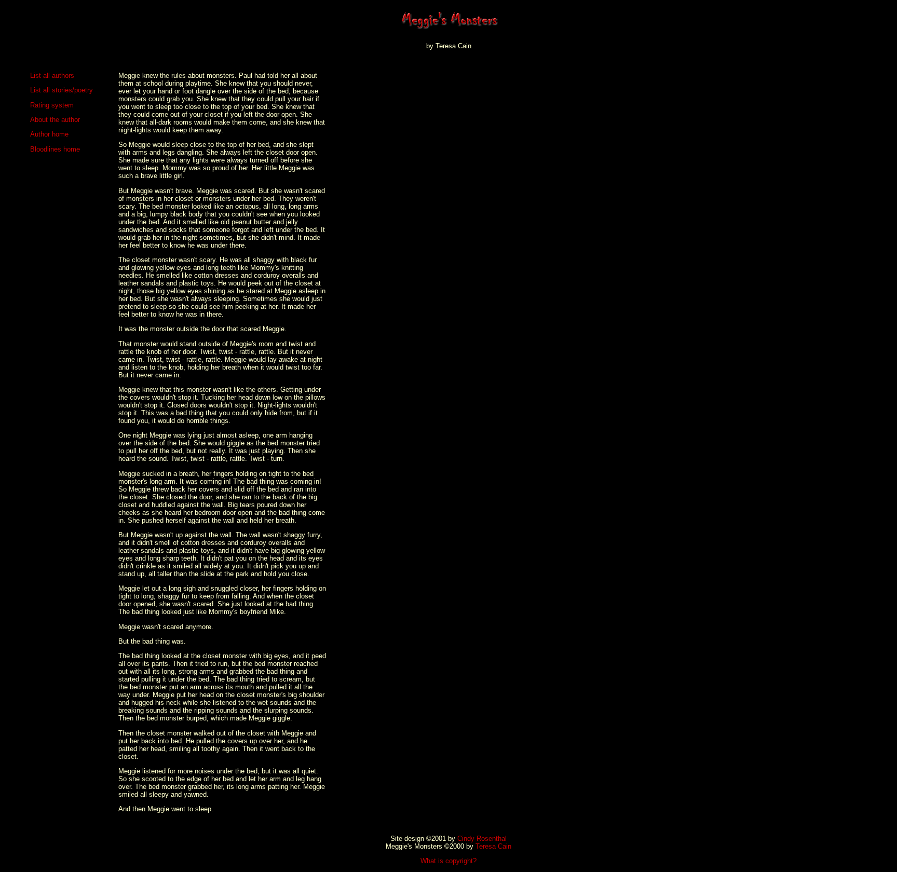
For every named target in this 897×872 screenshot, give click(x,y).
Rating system (52, 105)
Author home (49, 134)
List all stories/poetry (61, 90)
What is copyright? (448, 861)
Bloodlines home (55, 149)
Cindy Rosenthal (482, 838)
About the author (55, 120)
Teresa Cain (493, 846)
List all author (50, 75)
